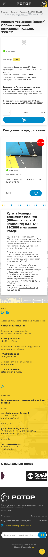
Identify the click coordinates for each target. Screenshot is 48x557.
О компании (6, 516)
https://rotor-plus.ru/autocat (20, 272)
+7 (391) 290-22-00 (28, 281)
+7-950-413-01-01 (22, 285)
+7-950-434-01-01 (27, 288)
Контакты (43, 521)
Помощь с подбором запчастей (18, 526)
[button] (2, 205)
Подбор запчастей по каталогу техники (17, 521)
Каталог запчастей (39, 516)
